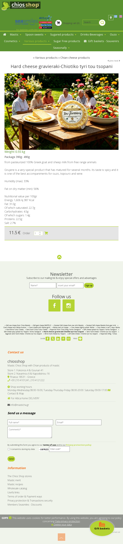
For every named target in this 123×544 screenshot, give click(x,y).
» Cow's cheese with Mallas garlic (39, 327)
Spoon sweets (34, 34)
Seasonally (60, 47)
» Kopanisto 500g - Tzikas (108, 334)
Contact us (15, 352)
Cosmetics (11, 41)
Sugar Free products (67, 41)
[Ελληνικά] (115, 16)
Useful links (14, 492)
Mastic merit (14, 480)
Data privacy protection (67, 521)
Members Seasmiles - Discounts (25, 504)
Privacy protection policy (78, 445)
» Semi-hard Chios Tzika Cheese (36, 329)
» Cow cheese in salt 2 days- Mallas (108, 327)
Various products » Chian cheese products (62, 57)
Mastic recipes (15, 484)
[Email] (80, 423)
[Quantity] (38, 234)
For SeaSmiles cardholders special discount (34, 30)
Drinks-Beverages (92, 34)
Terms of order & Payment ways (25, 496)
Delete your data (62, 524)
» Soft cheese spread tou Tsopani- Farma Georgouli (99, 329)
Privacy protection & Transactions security (30, 500)
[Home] (5, 34)
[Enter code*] (59, 449)
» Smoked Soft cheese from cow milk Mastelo (68, 325)
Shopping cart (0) (71, 23)
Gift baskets (102, 528)
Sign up (88, 285)
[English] (120, 16)
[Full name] (31, 423)
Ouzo (113, 34)
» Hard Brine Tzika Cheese (14, 329)
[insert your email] (70, 286)
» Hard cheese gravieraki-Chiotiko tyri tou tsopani (63, 332)
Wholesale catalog (17, 488)
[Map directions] (110, 17)
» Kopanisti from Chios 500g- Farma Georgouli (65, 329)
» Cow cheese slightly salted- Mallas (82, 327)
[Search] (102, 23)
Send (11, 458)
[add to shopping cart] (46, 233)
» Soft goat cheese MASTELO (41, 325)
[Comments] (31, 433)
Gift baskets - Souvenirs (103, 41)
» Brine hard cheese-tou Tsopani (54, 334)
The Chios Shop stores (20, 476)
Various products (35, 41)
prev (111, 60)
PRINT (75, 338)
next (116, 60)
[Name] (42, 286)
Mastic (14, 34)
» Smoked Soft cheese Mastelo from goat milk (100, 325)
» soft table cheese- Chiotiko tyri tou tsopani (82, 334)
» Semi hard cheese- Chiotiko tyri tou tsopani (101, 332)
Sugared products (62, 34)
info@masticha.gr (19, 405)
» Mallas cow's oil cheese (60, 327)
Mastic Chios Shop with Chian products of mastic (34, 365)
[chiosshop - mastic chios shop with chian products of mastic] (21, 6)
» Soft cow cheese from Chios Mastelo (17, 325)
